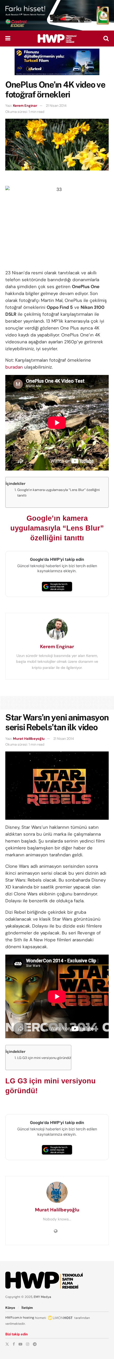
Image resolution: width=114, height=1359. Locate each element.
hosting (28, 1317)
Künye (10, 1308)
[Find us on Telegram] (35, 1344)
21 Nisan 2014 (56, 105)
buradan (14, 367)
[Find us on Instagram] (27, 1344)
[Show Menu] (7, 38)
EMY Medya (42, 1297)
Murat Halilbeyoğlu (29, 738)
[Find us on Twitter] (7, 1344)
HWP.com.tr (13, 1317)
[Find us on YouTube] (20, 1344)
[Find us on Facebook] (14, 1344)
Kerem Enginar (25, 105)
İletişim (27, 1308)
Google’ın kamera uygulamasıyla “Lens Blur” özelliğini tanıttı (58, 493)
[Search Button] (106, 38)
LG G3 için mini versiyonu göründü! (44, 1057)
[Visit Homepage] (57, 38)
